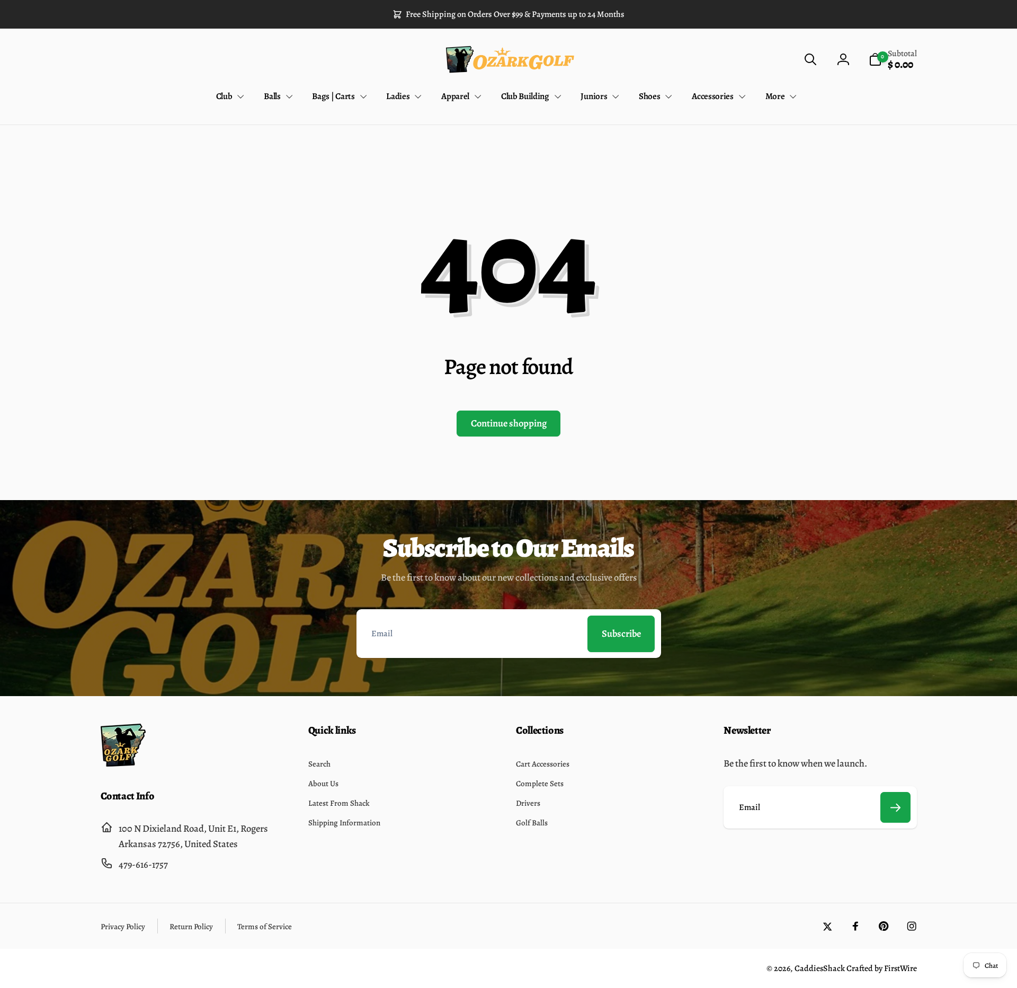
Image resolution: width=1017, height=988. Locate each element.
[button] (810, 59)
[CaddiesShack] (123, 763)
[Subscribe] (895, 807)
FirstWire (899, 968)
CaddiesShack (820, 968)
